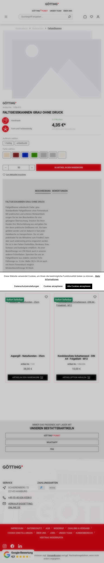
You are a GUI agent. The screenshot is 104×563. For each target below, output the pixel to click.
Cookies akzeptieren (53, 286)
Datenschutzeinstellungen (26, 286)
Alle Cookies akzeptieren (78, 286)
